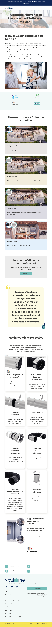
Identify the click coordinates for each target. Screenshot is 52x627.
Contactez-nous (26, 273)
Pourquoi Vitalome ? (10, 595)
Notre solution (8, 598)
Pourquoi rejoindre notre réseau (13, 601)
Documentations (9, 604)
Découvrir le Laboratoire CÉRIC (13, 617)
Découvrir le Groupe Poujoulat (12, 614)
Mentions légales (9, 623)
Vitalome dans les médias (12, 607)
